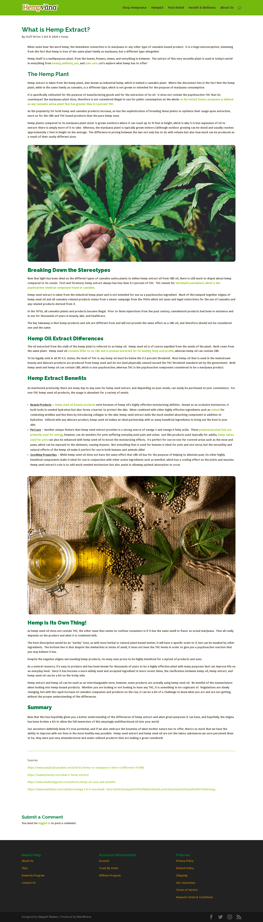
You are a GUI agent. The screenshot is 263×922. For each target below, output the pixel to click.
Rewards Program (33, 875)
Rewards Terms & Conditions (194, 897)
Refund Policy (185, 868)
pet (76, 63)
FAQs (25, 868)
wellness (67, 63)
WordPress (84, 917)
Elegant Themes (48, 917)
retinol (215, 409)
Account (104, 861)
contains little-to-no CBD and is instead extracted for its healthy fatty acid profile (121, 351)
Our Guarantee (185, 883)
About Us (227, 7)
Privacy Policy (184, 861)
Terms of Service (187, 890)
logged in (44, 823)
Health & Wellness (202, 7)
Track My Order (108, 868)
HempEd (157, 7)
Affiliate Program (110, 875)
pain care (91, 63)
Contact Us (29, 883)
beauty (56, 63)
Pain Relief (176, 7)
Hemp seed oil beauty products (75, 404)
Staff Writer (33, 36)
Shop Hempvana (134, 7)
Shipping (181, 875)
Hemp (64, 36)
